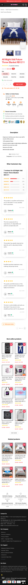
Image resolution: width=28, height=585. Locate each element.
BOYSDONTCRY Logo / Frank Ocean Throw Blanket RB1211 (7, 481)
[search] (23, 5)
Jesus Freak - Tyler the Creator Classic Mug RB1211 (7, 379)
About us (3, 532)
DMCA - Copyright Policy (7, 538)
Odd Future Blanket (6, 12)
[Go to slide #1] (10, 53)
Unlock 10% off (3, 578)
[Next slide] (25, 31)
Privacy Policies (5, 536)
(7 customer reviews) (14, 65)
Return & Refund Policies (7, 552)
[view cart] (26, 5)
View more (14, 433)
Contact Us (3, 554)
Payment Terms (5, 550)
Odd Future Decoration (12, 9)
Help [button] (25, 583)
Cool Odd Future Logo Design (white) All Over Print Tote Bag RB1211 (7, 401)
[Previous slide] (3, 31)
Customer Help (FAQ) (6, 557)
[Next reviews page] (24, 328)
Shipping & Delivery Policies (7, 548)
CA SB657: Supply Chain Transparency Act (11, 541)
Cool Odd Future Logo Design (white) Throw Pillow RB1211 (20, 379)
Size (3, 71)
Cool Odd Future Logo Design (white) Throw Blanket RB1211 (20, 457)
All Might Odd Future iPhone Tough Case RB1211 (20, 357)
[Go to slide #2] (18, 53)
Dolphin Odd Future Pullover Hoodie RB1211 (19, 423)
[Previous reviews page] (17, 328)
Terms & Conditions (5, 534)
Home (2, 9)
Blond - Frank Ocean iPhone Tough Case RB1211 (7, 357)
